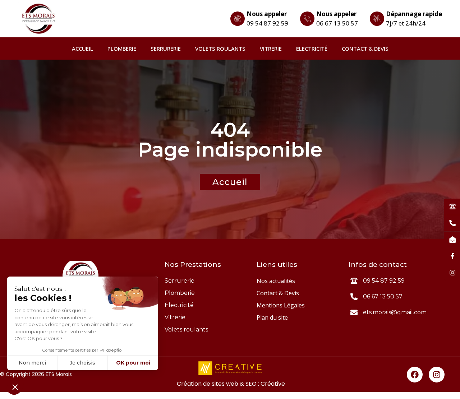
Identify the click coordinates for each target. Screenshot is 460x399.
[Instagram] (437, 374)
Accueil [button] (230, 182)
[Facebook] (415, 374)
